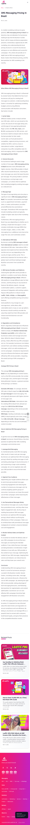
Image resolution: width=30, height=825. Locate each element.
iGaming (25, 799)
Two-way (17, 781)
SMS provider (21, 550)
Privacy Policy (22, 822)
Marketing (12, 799)
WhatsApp (23, 781)
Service (19, 799)
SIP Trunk (11, 791)
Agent (9, 809)
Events (3, 816)
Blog (2, 7)
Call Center (4, 791)
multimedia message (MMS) (15, 227)
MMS (11, 781)
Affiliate (4, 809)
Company (14, 816)
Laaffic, (3, 295)
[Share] (3, 23)
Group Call (21, 789)
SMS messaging (14, 55)
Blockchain (10, 801)
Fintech (3, 801)
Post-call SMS (5, 789)
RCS (7, 781)
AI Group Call (14, 789)
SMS (10, 144)
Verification (4, 799)
